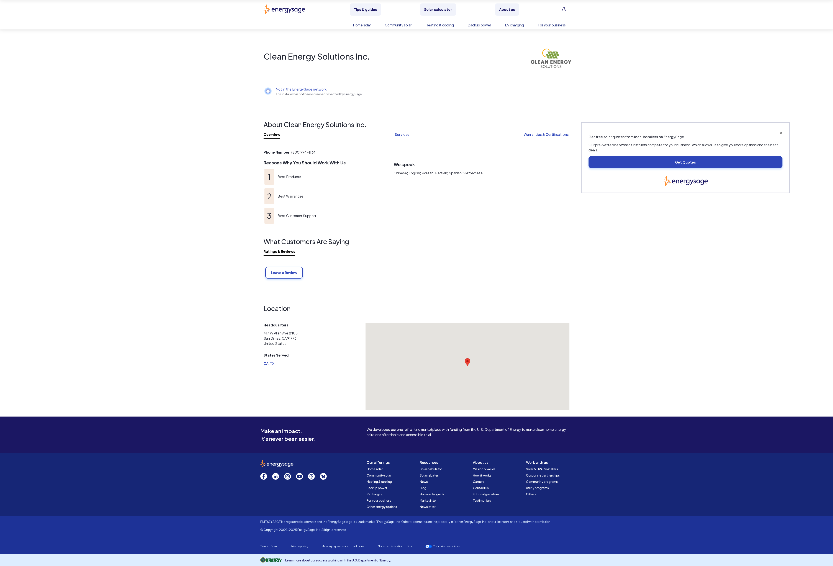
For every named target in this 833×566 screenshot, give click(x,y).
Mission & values (484, 469)
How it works (482, 475)
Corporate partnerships (543, 475)
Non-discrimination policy (395, 546)
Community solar (379, 475)
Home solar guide (432, 494)
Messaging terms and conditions (343, 546)
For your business (379, 500)
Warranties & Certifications (546, 134)
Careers (478, 481)
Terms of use (268, 546)
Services (402, 134)
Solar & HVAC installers (542, 469)
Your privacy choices (446, 546)
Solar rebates (429, 475)
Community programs (542, 481)
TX (272, 363)
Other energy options (382, 507)
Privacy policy (299, 546)
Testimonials (482, 500)
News (424, 481)
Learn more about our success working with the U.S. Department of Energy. (338, 560)
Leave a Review (284, 272)
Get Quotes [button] (685, 162)
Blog (423, 488)
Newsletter (428, 507)
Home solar (375, 469)
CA (266, 363)
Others (531, 494)
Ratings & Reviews (279, 251)
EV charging (375, 494)
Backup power (377, 488)
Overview (272, 134)
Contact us (481, 488)
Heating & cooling (379, 481)
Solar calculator (431, 469)
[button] (467, 362)
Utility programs (537, 488)
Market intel (428, 500)
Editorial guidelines (486, 494)
